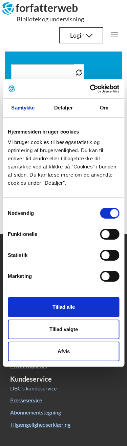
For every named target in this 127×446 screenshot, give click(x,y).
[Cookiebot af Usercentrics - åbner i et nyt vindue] (90, 88)
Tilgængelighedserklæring (40, 424)
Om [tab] (104, 107)
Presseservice (26, 400)
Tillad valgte (63, 329)
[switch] (109, 234)
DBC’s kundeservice (33, 388)
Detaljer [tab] (63, 107)
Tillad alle (63, 307)
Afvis (64, 351)
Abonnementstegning (35, 412)
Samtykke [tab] (23, 107)
